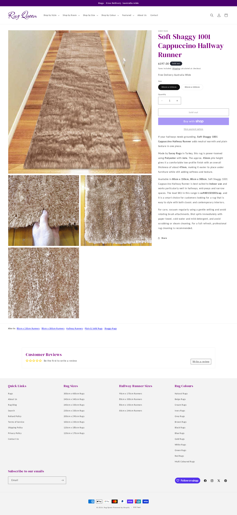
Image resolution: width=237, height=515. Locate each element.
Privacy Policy (14, 433)
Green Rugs (180, 450)
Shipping (176, 68)
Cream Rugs (181, 404)
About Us (12, 399)
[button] (51, 15)
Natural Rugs (181, 393)
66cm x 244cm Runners (130, 410)
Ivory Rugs (180, 410)
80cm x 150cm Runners (28, 328)
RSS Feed (137, 507)
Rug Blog (12, 404)
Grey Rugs (180, 416)
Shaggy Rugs (110, 328)
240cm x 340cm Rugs (74, 399)
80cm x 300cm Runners (53, 328)
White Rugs (180, 444)
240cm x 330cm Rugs (74, 404)
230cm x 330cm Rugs (74, 410)
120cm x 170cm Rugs (74, 433)
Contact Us (13, 438)
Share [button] (164, 238)
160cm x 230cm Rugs (74, 422)
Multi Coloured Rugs (185, 461)
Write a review (201, 361)
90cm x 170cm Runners (130, 393)
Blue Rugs (179, 433)
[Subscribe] (62, 480)
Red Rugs (179, 456)
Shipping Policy (15, 427)
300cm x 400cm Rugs (74, 393)
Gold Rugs (180, 438)
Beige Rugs (180, 399)
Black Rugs (180, 427)
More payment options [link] (193, 129)
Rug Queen (108, 507)
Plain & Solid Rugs (94, 328)
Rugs (10, 393)
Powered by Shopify (121, 507)
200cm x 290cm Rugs (74, 416)
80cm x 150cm (171, 88)
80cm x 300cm (194, 88)
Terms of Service (16, 422)
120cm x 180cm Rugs (74, 427)
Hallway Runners (74, 328)
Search (11, 410)
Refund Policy (14, 416)
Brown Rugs (181, 422)
